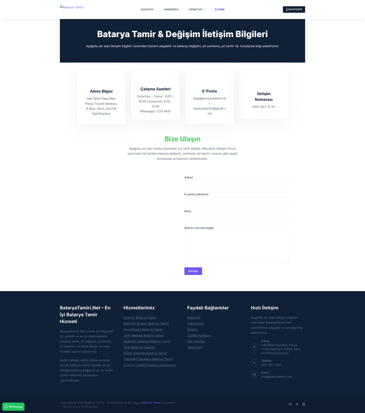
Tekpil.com (195, 347)
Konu (187, 211)
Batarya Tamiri (151, 402)
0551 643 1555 (271, 365)
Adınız (188, 177)
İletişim (220, 9)
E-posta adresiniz (196, 194)
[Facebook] (290, 404)
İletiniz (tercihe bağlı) (199, 228)
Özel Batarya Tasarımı (139, 347)
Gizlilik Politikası (199, 335)
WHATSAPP (295, 9)
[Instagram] (303, 404)
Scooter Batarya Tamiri (140, 317)
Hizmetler (195, 9)
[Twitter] (297, 404)
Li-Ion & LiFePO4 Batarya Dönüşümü (149, 365)
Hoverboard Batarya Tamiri (143, 329)
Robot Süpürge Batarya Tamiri (145, 353)
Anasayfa (147, 9)
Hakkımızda (171, 9)
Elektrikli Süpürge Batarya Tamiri (147, 341)
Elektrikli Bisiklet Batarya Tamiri (146, 323)
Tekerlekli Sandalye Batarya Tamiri (148, 359)
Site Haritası (196, 341)
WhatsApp (16, 406)
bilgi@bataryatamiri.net (276, 376)
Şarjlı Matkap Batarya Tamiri (144, 335)
